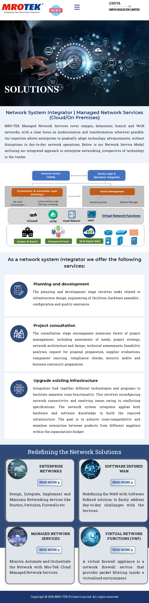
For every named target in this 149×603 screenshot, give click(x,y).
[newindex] (22, 8)
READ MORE (48, 482)
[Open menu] (74, 7)
